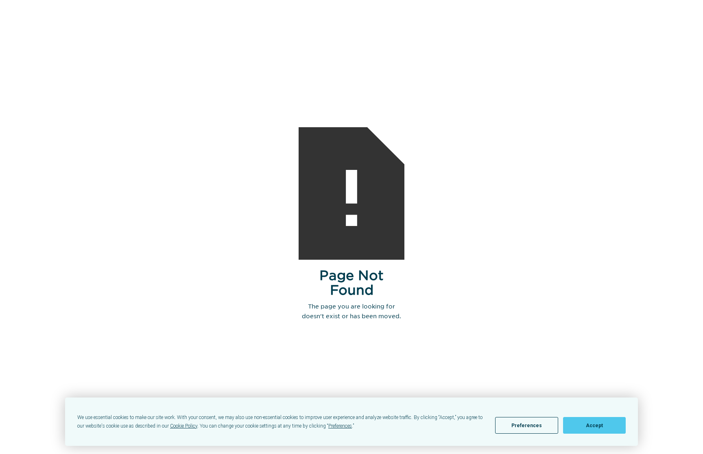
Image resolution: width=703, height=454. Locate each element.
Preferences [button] (340, 426)
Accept (594, 425)
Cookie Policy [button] (183, 426)
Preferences (526, 425)
